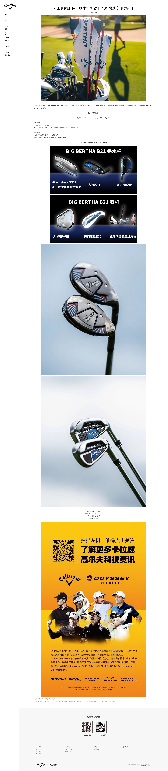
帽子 (6, 35)
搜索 (6, 14)
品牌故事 (7, 52)
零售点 (95, 747)
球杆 (6, 20)
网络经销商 (97, 749)
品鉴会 (7, 46)
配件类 (7, 40)
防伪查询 (67, 747)
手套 (6, 29)
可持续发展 (68, 751)
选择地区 (125, 747)
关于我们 (38, 747)
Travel (7, 37)
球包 (6, 26)
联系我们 (38, 749)
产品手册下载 (68, 749)
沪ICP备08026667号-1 (146, 765)
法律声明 (38, 754)
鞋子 (6, 32)
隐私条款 (38, 751)
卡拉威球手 (8, 55)
